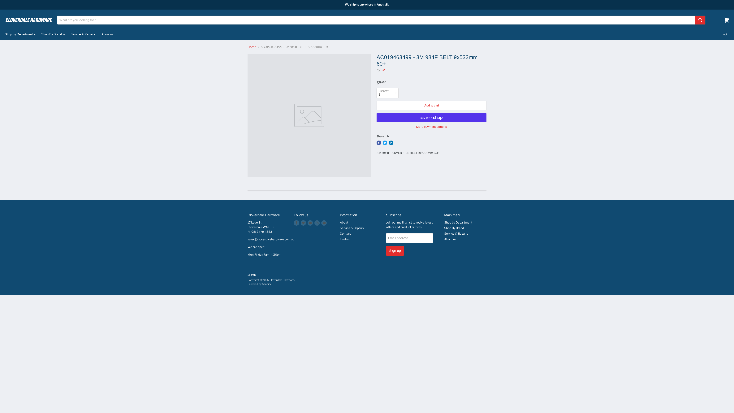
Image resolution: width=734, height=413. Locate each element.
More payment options (431, 126)
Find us (345, 239)
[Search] (700, 20)
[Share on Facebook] (379, 143)
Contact (345, 233)
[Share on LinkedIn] (391, 143)
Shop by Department (19, 34)
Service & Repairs (83, 34)
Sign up (395, 251)
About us (107, 34)
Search (252, 274)
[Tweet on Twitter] (385, 143)
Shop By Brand (52, 34)
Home (252, 47)
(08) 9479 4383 (261, 231)
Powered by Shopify (259, 283)
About (344, 222)
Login (725, 34)
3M (383, 70)
